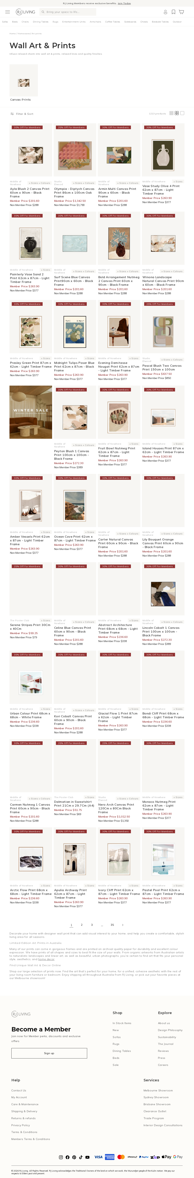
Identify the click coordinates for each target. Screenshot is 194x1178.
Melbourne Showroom (158, 1090)
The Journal (166, 1044)
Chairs (25, 21)
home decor (46, 959)
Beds (15, 21)
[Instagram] (61, 1158)
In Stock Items (122, 1023)
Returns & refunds (23, 1118)
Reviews (163, 1051)
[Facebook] (67, 1158)
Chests (144, 21)
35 (112, 924)
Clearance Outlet (155, 1111)
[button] (7, 12)
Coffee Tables (112, 21)
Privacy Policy (20, 1125)
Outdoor (177, 21)
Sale (116, 1065)
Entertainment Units (73, 21)
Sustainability (167, 1037)
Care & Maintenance (25, 1104)
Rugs (55, 21)
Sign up (49, 1053)
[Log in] (165, 12)
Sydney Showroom (156, 1097)
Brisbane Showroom (157, 1104)
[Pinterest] (74, 1158)
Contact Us (18, 1090)
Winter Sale (79, 3)
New (116, 1030)
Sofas (5, 21)
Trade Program (154, 1118)
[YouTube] (87, 1158)
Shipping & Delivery (24, 1111)
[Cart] (181, 12)
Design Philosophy (170, 1030)
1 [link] (71, 925)
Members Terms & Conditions (30, 1139)
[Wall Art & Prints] (30, 412)
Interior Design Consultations (163, 1125)
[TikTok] (80, 1158)
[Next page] (122, 925)
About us (164, 1023)
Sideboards (130, 21)
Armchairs (95, 21)
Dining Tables (40, 21)
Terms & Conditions (24, 1132)
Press (161, 1058)
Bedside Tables (160, 21)
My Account (19, 1097)
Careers (163, 1065)
